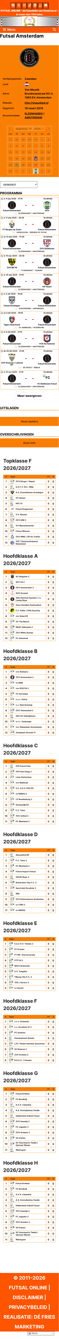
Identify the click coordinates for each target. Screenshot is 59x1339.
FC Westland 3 (23, 821)
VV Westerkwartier (25, 525)
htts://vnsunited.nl (36, 102)
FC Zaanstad (22, 638)
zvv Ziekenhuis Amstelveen (29, 727)
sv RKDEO (20, 910)
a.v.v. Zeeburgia (23, 721)
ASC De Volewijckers (26, 716)
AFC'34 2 (20, 582)
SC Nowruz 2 (20, 1049)
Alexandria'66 (22, 855)
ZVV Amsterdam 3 (25, 587)
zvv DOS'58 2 (22, 688)
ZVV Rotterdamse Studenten (29, 899)
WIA (18, 893)
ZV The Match (22, 621)
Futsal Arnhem (23, 1094)
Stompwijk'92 (22, 805)
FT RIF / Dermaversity (24, 955)
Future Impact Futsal (25, 871)
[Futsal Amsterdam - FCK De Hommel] (29, 339)
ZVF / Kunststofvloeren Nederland (27, 542)
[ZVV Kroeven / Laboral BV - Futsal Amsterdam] (29, 359)
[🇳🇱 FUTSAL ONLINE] (29, 21)
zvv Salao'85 (22, 616)
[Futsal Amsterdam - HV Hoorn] (29, 282)
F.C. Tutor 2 (21, 860)
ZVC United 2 (22, 816)
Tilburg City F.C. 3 (23, 977)
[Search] (54, 30)
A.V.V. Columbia (23, 1105)
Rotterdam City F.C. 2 (26, 882)
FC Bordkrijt (21, 1099)
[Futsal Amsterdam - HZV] (29, 206)
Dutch (34, 1333)
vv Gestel (18, 988)
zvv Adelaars (22, 671)
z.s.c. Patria (21, 699)
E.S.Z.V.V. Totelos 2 (23, 944)
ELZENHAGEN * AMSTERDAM (35, 115)
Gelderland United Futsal (27, 1116)
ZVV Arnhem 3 (23, 1132)
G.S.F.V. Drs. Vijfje (25, 487)
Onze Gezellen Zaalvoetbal (28, 605)
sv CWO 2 (20, 904)
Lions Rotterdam (24, 777)
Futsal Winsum (23, 531)
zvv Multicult (22, 782)
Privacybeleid (28, 1307)
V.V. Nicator (21, 514)
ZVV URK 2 (21, 520)
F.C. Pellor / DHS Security (28, 610)
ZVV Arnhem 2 (21, 1054)
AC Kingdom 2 (22, 576)
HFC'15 (19, 503)
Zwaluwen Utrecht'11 (26, 732)
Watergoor (21, 1150)
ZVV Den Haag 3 (24, 771)
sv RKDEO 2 (21, 793)
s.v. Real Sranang (24, 705)
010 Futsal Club (23, 766)
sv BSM (19, 683)
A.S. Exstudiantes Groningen (29, 492)
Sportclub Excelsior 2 (26, 888)
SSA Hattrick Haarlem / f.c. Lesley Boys (29, 599)
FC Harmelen (22, 694)
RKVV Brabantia (22, 966)
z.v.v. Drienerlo (21, 1021)
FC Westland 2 (23, 866)
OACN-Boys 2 (22, 877)
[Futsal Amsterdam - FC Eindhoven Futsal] (29, 379)
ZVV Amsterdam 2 (25, 677)
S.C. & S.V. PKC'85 (25, 788)
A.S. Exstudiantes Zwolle (28, 1110)
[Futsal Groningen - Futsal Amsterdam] (29, 301)
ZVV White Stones (24, 632)
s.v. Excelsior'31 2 (23, 1027)
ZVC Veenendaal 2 (24, 710)
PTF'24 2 (18, 960)
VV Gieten (20, 498)
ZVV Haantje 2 (23, 1121)
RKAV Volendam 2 (24, 627)
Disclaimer (28, 1297)
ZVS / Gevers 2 (21, 982)
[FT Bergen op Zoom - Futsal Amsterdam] (29, 225)
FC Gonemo (19, 1032)
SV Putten (20, 1138)
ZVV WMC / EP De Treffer (28, 536)
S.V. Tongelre (20, 971)
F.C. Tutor (20, 810)
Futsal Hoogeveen (24, 509)
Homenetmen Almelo (24, 1038)
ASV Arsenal (22, 593)
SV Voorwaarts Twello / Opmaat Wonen (27, 1143)
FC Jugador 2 (22, 1127)
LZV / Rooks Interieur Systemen (29, 1043)
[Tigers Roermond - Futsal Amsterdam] (29, 320)
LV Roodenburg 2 (24, 799)
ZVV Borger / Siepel (25, 481)
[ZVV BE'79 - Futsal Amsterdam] (29, 263)
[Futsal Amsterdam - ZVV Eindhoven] (29, 244)
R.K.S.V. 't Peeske (23, 1060)
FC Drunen (19, 949)
